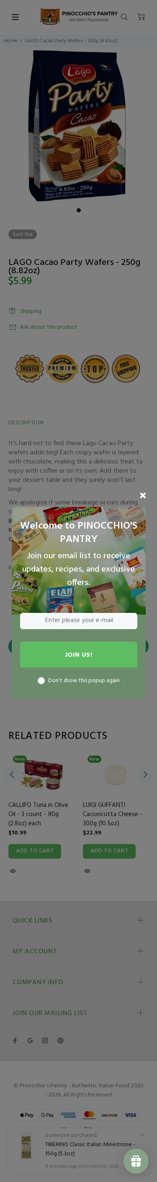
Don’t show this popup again (84, 681)
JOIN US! (79, 655)
